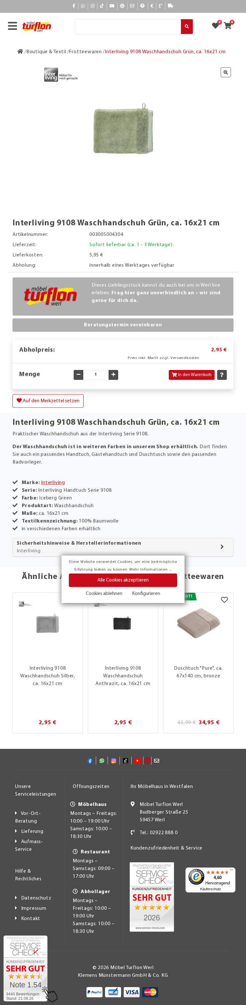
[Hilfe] (143, 6)
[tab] (123, 547)
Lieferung (32, 831)
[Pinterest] (122, 6)
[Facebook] (74, 6)
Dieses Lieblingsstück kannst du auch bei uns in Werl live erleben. (156, 293)
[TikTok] (102, 6)
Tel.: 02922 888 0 (159, 832)
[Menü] (231, 871)
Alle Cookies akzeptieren (123, 580)
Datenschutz (36, 898)
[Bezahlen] (152, 6)
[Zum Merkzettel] (217, 26)
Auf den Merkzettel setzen (50, 401)
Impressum (33, 908)
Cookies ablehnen (104, 593)
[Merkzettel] (224, 600)
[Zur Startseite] (20, 52)
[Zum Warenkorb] (229, 26)
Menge (29, 374)
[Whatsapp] (83, 6)
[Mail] (132, 6)
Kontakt (31, 918)
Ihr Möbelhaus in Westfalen (161, 786)
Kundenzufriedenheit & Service (166, 848)
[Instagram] (92, 6)
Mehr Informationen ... (150, 570)
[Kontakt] (160, 6)
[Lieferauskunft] (170, 6)
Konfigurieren (146, 593)
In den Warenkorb (195, 375)
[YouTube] (112, 6)
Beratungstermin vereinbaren (123, 325)
